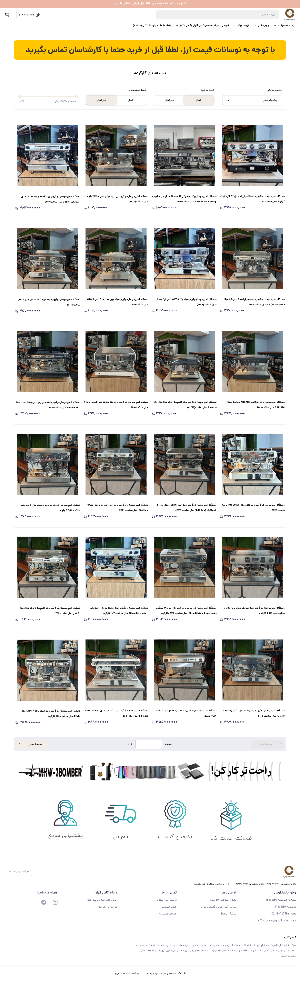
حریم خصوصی (169, 907)
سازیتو (117, 973)
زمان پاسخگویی (285, 893)
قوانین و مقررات (108, 907)
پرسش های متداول (165, 900)
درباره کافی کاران (106, 893)
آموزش (225, 26)
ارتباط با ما (165, 26)
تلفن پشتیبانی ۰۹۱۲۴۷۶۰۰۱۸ (249, 884)
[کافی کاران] (290, 15)
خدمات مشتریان (168, 914)
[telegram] (43, 902)
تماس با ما (169, 893)
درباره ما (153, 26)
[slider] (19, 96)
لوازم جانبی (263, 26)
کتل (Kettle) (140, 26)
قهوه (246, 26)
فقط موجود (207, 90)
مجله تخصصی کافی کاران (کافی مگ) (199, 26)
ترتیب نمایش (274, 90)
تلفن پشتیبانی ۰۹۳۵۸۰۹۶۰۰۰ (281, 884)
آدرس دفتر (228, 893)
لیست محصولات (286, 26)
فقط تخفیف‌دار (137, 90)
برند (240, 26)
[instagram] (55, 902)
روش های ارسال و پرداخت (102, 900)
